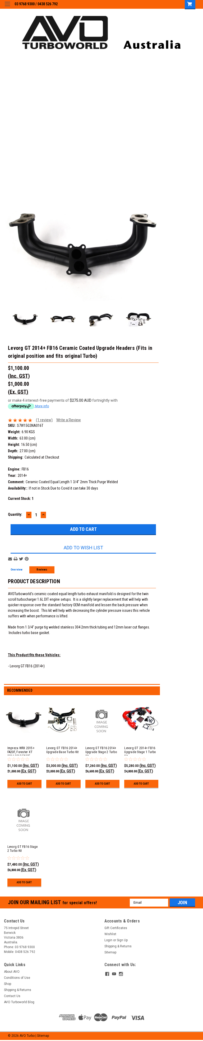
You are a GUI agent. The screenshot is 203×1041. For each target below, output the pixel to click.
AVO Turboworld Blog (19, 1002)
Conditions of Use (17, 978)
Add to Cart (24, 783)
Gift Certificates (115, 928)
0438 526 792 (48, 4)
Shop (7, 984)
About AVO (12, 972)
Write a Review (68, 420)
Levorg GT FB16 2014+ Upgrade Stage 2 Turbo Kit (101, 752)
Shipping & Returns (118, 946)
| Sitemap (42, 1036)
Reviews (41, 569)
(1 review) (44, 420)
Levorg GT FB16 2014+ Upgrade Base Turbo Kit (62, 750)
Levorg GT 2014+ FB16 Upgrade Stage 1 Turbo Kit (140, 752)
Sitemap (110, 952)
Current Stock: (21, 498)
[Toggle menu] (7, 7)
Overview (16, 569)
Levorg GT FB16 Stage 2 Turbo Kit (22, 849)
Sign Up (122, 940)
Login (108, 940)
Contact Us (12, 996)
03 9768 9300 (25, 4)
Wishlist (110, 934)
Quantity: (15, 514)
